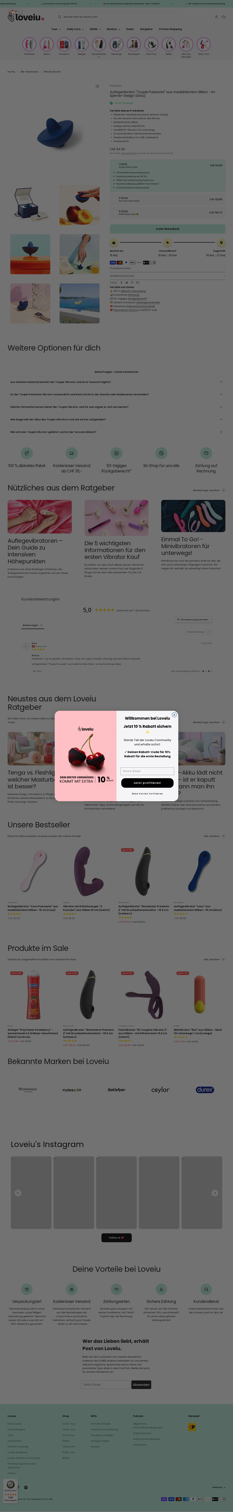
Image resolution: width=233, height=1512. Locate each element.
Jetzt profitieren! (147, 783)
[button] (15, 11)
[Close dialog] (174, 714)
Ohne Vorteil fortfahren (147, 793)
